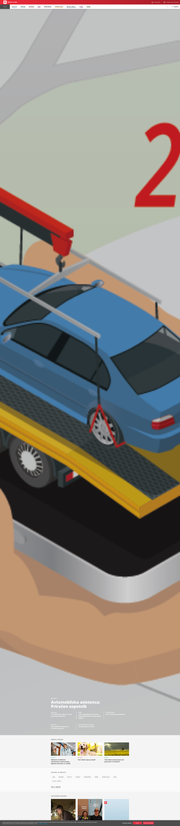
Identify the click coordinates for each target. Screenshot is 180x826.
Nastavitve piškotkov (127, 823)
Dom (39, 6)
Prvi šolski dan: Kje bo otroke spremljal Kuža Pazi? (73, 702)
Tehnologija (59, 6)
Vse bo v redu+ (57, 781)
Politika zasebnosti (42, 823)
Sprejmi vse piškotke (148, 823)
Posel (81, 6)
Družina (31, 6)
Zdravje (23, 6)
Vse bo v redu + (71, 6)
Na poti (14, 6)
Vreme (88, 6)
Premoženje (47, 6)
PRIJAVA (176, 7)
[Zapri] (177, 822)
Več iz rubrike (56, 787)
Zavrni (137, 823)
